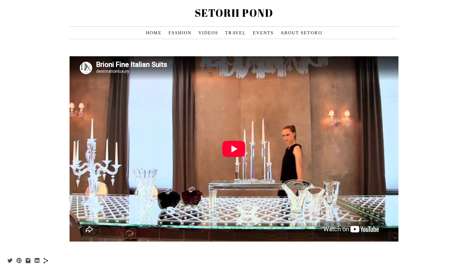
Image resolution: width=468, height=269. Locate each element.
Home (154, 32)
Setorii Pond (234, 13)
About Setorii (301, 32)
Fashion (180, 32)
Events (263, 32)
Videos (208, 32)
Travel (235, 32)
